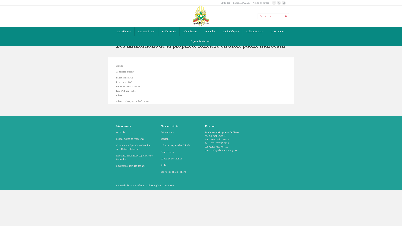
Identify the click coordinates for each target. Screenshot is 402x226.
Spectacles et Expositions (173, 172)
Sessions (165, 139)
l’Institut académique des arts (131, 166)
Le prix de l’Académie (171, 158)
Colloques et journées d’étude (175, 145)
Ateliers (164, 165)
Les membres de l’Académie (130, 139)
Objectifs (120, 132)
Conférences (167, 152)
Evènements (167, 132)
